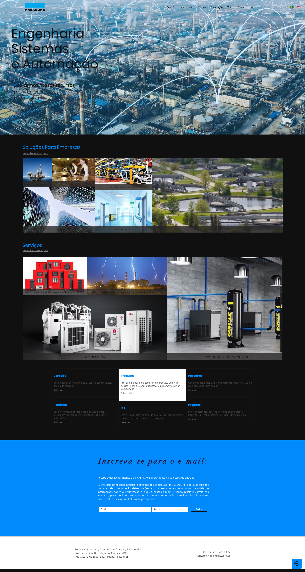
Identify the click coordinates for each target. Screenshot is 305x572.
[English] (298, 7)
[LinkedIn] (88, 542)
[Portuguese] (291, 7)
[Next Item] (277, 308)
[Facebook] (82, 542)
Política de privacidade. (142, 499)
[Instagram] (77, 542)
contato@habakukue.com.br (213, 555)
